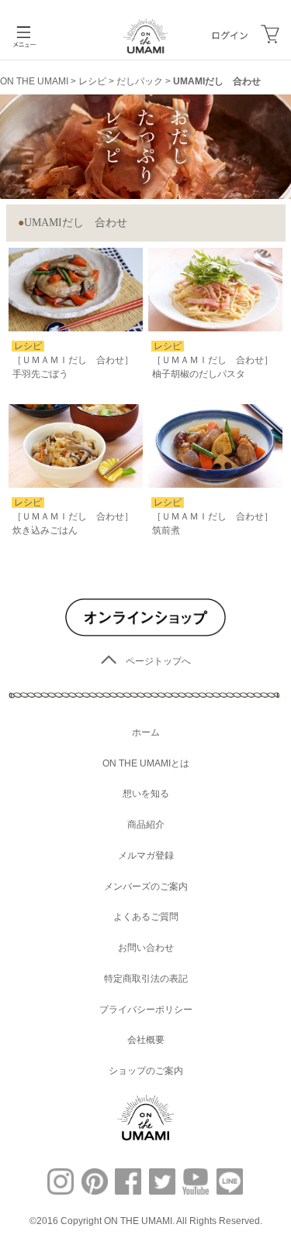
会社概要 (146, 1039)
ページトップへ (158, 661)
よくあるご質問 (145, 916)
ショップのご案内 (146, 1070)
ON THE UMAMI (34, 81)
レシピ (92, 81)
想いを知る (146, 793)
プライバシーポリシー (145, 1009)
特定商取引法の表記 (146, 978)
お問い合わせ (146, 947)
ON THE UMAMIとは (145, 763)
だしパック (139, 81)
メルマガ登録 (146, 855)
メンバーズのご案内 (146, 886)
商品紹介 (146, 824)
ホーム (146, 732)
